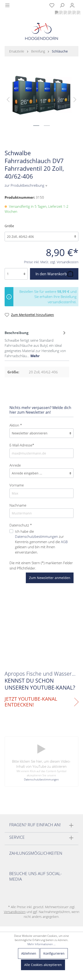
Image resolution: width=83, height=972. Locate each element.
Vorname (16, 485)
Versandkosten (15, 912)
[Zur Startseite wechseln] (41, 32)
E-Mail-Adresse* (21, 445)
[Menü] (7, 5)
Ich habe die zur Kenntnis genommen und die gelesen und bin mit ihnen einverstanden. (41, 541)
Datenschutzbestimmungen (36, 536)
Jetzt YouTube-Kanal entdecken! (31, 702)
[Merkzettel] (52, 5)
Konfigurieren (54, 953)
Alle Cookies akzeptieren (43, 965)
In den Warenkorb (52, 273)
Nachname (17, 505)
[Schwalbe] (70, 140)
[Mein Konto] (72, 5)
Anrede (15, 465)
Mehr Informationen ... (41, 944)
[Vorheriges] (8, 99)
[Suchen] (62, 5)
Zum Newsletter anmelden (49, 578)
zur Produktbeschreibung (26, 185)
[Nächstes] (74, 99)
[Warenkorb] (80, 2)
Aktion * (15, 425)
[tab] (36, 344)
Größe (9, 226)
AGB (64, 541)
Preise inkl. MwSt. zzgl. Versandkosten (51, 262)
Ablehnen (28, 953)
